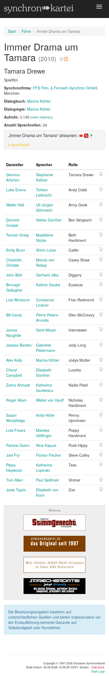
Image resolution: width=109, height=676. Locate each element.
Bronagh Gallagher (14, 287)
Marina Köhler (39, 101)
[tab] (54, 139)
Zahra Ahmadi (18, 385)
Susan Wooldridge (15, 417)
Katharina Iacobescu (44, 387)
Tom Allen (14, 480)
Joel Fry (13, 455)
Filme (26, 31)
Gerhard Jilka (47, 275)
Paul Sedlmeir (47, 480)
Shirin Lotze (46, 250)
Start (12, 31)
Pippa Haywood (14, 467)
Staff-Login (98, 671)
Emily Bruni (15, 250)
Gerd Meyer (46, 330)
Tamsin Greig (17, 235)
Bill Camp (14, 314)
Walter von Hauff (49, 400)
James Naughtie (13, 332)
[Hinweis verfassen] (61, 57)
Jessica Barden (19, 345)
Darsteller (14, 164)
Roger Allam (16, 400)
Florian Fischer (48, 455)
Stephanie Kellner (44, 177)
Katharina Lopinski (44, 467)
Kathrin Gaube (48, 284)
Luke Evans (16, 189)
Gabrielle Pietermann (45, 347)
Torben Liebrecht (44, 192)
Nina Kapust (46, 445)
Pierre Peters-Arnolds (47, 317)
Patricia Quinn (18, 445)
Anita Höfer (45, 415)
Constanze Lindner (45, 302)
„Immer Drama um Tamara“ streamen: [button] (43, 135)
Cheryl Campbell (14, 372)
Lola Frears (15, 430)
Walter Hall (15, 204)
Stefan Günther (49, 220)
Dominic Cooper (13, 222)
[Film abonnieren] (65, 57)
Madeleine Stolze (44, 237)
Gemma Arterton (13, 177)
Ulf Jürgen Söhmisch (44, 207)
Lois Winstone (18, 299)
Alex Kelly (14, 360)
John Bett (14, 275)
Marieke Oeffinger (44, 433)
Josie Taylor (16, 489)
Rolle (73, 164)
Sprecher (44, 164)
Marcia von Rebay (45, 262)
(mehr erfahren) (41, 117)
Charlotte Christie (13, 262)
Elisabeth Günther (43, 372)
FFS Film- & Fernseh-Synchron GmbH (65, 87)
